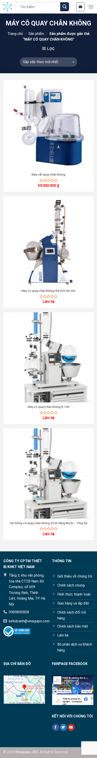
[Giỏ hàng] (80, 6)
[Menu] (91, 6)
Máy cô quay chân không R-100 (48, 407)
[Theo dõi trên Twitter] (63, 727)
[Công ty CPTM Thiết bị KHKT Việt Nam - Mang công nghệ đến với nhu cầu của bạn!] (7, 6)
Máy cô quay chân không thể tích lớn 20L (48, 290)
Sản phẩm (36, 34)
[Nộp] (64, 6)
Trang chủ (15, 34)
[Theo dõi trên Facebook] (55, 727)
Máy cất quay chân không (48, 174)
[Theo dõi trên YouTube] (70, 727)
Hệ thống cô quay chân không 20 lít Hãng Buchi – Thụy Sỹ (48, 523)
